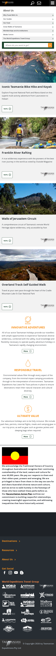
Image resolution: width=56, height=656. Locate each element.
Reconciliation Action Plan (19, 494)
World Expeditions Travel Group (20, 581)
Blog (21, 572)
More (26, 351)
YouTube (16, 572)
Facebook (4, 572)
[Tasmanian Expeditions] (5, 3)
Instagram (10, 572)
